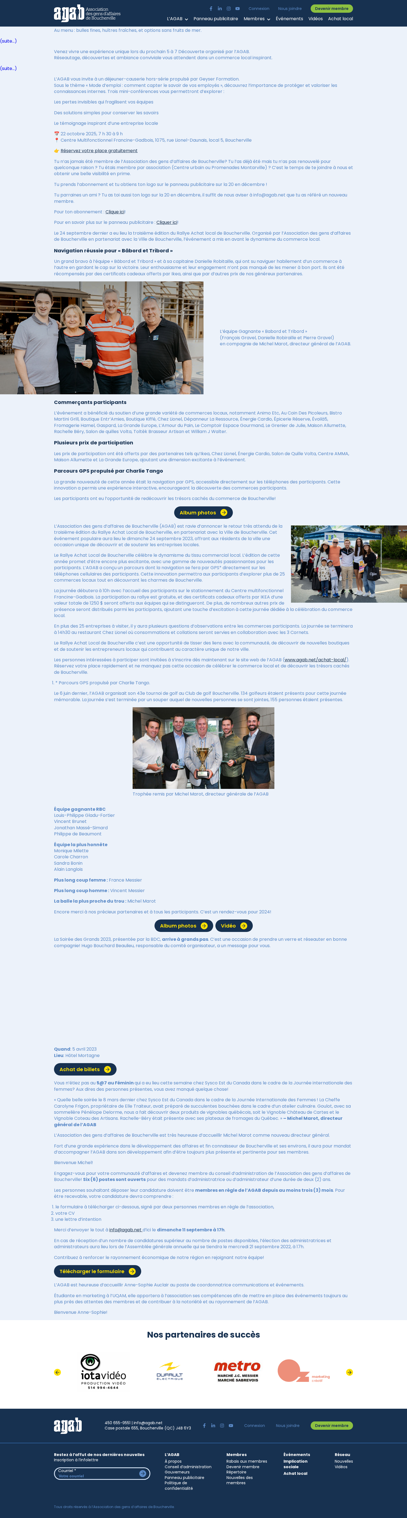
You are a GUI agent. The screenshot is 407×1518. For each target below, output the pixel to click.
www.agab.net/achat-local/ (315, 660)
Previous (57, 1372)
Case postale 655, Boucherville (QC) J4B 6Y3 (148, 1428)
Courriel (67, 1470)
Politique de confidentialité (179, 1485)
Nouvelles (344, 1461)
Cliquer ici (166, 222)
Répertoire (236, 1472)
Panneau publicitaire (216, 19)
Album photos (198, 512)
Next (349, 1372)
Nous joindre (290, 8)
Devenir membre (332, 8)
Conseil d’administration (188, 1467)
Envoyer (142, 1473)
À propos (173, 1461)
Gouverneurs (177, 1472)
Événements (289, 19)
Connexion (259, 8)
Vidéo (228, 925)
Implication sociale (296, 1464)
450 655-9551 (117, 1423)
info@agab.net (126, 1230)
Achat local (340, 19)
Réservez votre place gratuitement (99, 150)
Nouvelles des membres (239, 1480)
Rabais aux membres (246, 1461)
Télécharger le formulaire (92, 1271)
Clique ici (114, 212)
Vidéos (315, 19)
